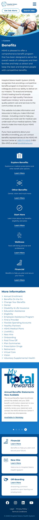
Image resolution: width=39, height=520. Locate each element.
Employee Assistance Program (19, 317)
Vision (7, 355)
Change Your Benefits (14, 302)
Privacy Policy (21, 509)
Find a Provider (11, 320)
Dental (7, 305)
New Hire (8, 334)
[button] (13, 429)
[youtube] (31, 503)
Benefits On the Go (13, 299)
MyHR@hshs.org (25, 143)
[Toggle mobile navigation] (34, 4)
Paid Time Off (10, 340)
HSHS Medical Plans (14, 328)
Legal (12, 509)
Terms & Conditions (19, 512)
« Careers (6, 41)
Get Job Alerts (10, 11)
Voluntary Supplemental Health (19, 358)
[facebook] (7, 503)
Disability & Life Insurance (16, 308)
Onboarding (10, 337)
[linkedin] (23, 503)
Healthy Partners (12, 326)
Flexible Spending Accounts (17, 323)
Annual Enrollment (13, 296)
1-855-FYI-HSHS (23, 140)
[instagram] (15, 503)
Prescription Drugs (13, 346)
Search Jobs (29, 11)
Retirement (9, 349)
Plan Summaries (12, 343)
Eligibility (8, 314)
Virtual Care (10, 352)
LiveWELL (9, 331)
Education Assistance (14, 311)
